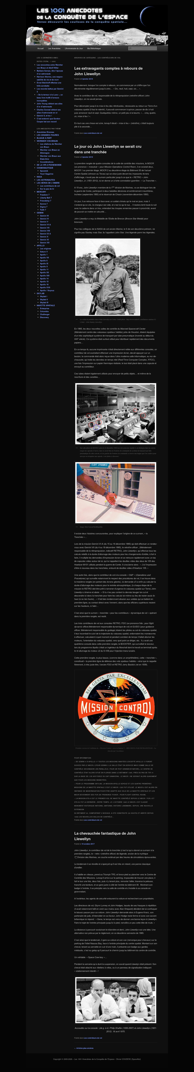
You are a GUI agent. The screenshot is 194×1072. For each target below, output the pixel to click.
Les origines (45, 248)
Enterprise (44, 308)
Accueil (40, 48)
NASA (39, 176)
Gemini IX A (45, 233)
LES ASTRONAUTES (46, 179)
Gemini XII (44, 242)
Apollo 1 (43, 254)
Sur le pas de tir (47, 188)
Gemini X (44, 236)
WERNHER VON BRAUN (47, 141)
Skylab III (44, 302)
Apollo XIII (44, 275)
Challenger (45, 314)
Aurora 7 (44, 203)
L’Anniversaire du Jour (74, 48)
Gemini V (44, 221)
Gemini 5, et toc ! (44, 115)
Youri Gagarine (46, 173)
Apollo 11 (44, 269)
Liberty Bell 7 (46, 197)
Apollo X (44, 266)
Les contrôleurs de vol (93, 133)
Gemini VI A (45, 224)
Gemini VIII (45, 230)
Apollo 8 (43, 260)
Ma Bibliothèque (94, 48)
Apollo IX (44, 263)
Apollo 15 (44, 281)
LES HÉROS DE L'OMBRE (48, 182)
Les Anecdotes (54, 48)
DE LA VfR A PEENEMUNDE (49, 164)
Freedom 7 (44, 194)
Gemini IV (44, 218)
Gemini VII (44, 227)
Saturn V (44, 251)
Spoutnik (44, 170)
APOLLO (40, 245)
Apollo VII (44, 257)
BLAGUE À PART (44, 138)
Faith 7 (43, 209)
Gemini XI (44, 239)
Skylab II (44, 299)
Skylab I (43, 296)
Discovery (44, 317)
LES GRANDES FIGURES (48, 135)
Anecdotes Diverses (45, 132)
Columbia (44, 311)
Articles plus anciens (83, 1048)
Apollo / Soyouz (47, 290)
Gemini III (44, 215)
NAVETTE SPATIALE (46, 305)
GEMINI (40, 212)
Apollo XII (44, 272)
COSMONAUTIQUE (45, 167)
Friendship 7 (45, 200)
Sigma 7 (43, 206)
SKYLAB (40, 293)
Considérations (46, 162)
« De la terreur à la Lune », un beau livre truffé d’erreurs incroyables (50, 97)
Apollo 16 (44, 284)
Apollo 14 (44, 278)
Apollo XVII (45, 287)
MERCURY (41, 191)
